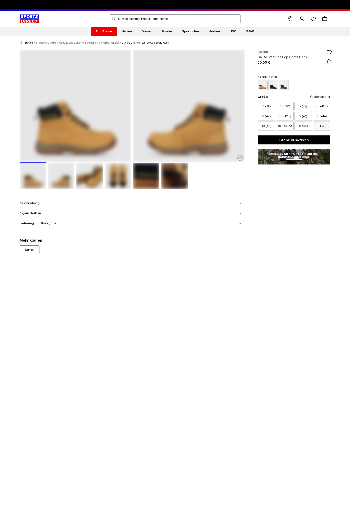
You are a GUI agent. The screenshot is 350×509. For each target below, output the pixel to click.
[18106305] (284, 85)
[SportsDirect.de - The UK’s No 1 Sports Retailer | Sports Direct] (29, 18)
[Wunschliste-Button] (313, 19)
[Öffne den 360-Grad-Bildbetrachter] (240, 157)
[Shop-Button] (290, 19)
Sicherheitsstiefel (109, 42)
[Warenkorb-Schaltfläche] (324, 19)
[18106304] (262, 85)
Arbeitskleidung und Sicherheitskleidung (73, 42)
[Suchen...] (114, 18)
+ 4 (322, 126)
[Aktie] (329, 61)
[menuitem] (104, 31)
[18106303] (273, 85)
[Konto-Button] (302, 19)
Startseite (41, 42)
